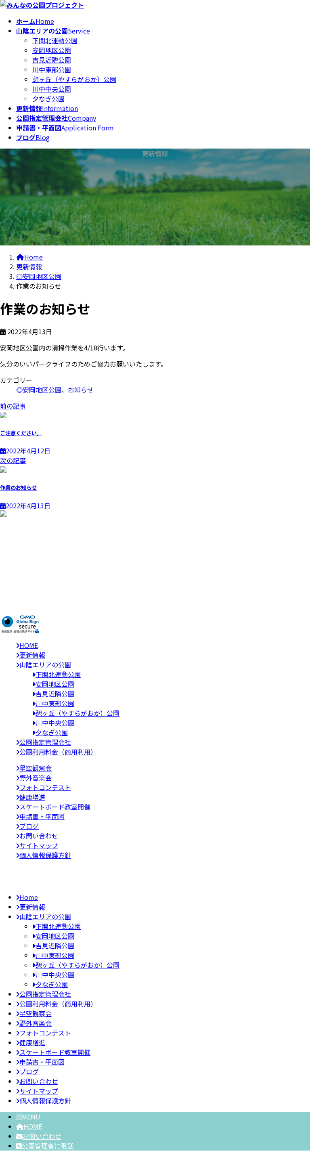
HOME (32, 1126)
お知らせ (81, 389)
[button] (155, 602)
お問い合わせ (42, 1136)
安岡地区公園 (51, 50)
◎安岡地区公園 (38, 389)
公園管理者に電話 (47, 1146)
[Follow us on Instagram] (20, 586)
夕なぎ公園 (48, 98)
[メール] (20, 576)
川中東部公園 (51, 69)
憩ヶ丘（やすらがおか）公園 (74, 79)
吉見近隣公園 (51, 60)
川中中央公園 (51, 89)
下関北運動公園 (55, 40)
